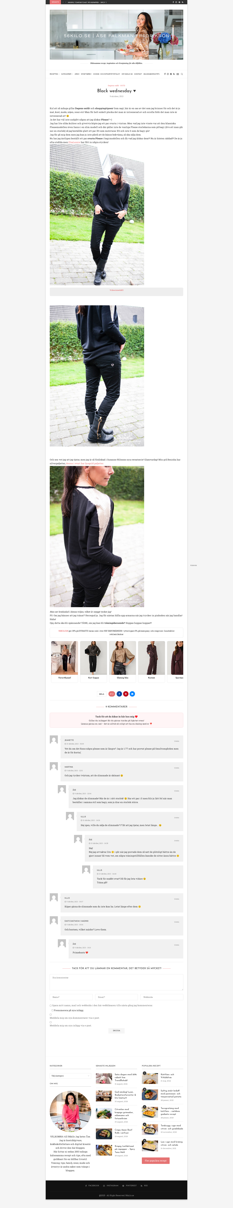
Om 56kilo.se (127, 74)
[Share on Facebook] (119, 694)
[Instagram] (176, 2)
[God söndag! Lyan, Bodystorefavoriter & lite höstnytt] (104, 1096)
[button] (63, 2)
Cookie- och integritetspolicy (106, 74)
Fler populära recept (156, 1160)
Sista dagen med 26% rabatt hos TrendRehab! (126, 1078)
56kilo (71, 1136)
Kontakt (138, 74)
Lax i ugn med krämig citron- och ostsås (172, 1143)
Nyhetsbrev (86, 74)
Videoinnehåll (117, 290)
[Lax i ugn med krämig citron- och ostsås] (150, 1146)
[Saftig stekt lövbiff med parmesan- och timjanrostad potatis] (150, 1094)
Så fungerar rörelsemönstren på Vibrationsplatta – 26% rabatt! (98, 2)
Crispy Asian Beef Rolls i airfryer (123, 1131)
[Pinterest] (179, 2)
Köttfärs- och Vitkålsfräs (167, 1076)
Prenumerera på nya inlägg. (68, 1010)
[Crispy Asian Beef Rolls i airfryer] (104, 1134)
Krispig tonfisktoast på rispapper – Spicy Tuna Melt (125, 1149)
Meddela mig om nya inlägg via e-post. (71, 1025)
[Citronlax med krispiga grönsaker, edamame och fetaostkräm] (104, 1113)
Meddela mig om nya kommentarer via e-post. (75, 1018)
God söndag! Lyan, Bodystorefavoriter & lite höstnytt (125, 1095)
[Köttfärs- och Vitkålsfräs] (150, 1078)
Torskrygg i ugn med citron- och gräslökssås (172, 1127)
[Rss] (182, 2)
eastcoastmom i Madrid (76, 921)
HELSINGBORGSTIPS (151, 74)
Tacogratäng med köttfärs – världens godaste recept (170, 1111)
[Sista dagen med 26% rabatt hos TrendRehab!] (104, 1078)
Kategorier (66, 74)
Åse (74, 790)
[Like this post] (113, 694)
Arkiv (77, 74)
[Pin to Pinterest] (126, 694)
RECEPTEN (54, 74)
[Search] (182, 74)
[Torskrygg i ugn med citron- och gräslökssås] (150, 1129)
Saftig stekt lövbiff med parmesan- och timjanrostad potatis (171, 1094)
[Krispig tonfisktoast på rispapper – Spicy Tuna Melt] (104, 1150)
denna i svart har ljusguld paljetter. (85, 463)
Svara (176, 741)
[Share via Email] (132, 694)
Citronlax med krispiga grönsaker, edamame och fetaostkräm (124, 1114)
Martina (69, 767)
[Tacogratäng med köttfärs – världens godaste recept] (150, 1112)
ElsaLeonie (74, 142)
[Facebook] (173, 2)
